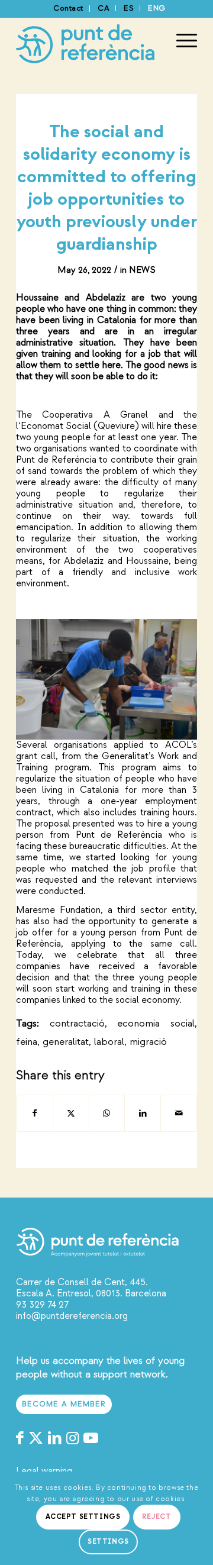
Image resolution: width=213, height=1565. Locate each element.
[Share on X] (71, 1113)
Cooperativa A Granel (95, 415)
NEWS (142, 270)
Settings (108, 1541)
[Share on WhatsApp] (107, 1113)
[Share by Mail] (178, 1113)
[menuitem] (68, 8)
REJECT (157, 1516)
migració (148, 1041)
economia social (156, 1023)
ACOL (178, 745)
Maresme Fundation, (59, 910)
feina (26, 1041)
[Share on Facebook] (35, 1113)
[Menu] (180, 40)
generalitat (66, 1041)
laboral (109, 1041)
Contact (68, 8)
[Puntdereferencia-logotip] (88, 40)
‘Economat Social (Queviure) (78, 426)
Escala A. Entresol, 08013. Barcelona (91, 1293)
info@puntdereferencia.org (72, 1316)
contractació (77, 1023)
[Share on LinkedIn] (142, 1113)
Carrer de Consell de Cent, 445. (82, 1282)
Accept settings (83, 1516)
